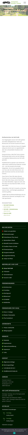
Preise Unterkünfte (9, 327)
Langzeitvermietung (9, 255)
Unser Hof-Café (8, 268)
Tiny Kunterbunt (8, 318)
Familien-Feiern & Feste (10, 246)
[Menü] (24, 2)
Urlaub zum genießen (10, 231)
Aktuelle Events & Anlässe (11, 243)
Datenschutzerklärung (10, 346)
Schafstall (6, 299)
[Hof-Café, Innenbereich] (23, 123)
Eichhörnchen (8, 287)
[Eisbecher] (14, 123)
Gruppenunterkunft (9, 252)
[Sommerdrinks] (18, 123)
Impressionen (7, 343)
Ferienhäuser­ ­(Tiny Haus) (11, 237)
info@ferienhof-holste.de (10, 371)
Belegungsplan (8, 330)
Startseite (6, 340)
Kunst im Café (8, 277)
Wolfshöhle (7, 302)
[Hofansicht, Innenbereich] (9, 131)
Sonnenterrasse (8, 274)
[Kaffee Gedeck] (23, 127)
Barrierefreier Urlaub (9, 240)
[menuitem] (24, 2)
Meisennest (7, 296)
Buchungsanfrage (9, 365)
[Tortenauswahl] (14, 131)
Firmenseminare (8, 249)
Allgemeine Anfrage (9, 362)
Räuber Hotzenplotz (9, 315)
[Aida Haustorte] (4, 127)
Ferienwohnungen (9, 234)
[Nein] (26, 431)
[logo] (11, 2)
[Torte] (14, 111)
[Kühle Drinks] (18, 127)
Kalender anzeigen (7, 424)
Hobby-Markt (9, 415)
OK (14, 433)
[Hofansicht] (18, 131)
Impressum (7, 349)
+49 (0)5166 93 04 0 (9, 368)
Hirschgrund (7, 293)
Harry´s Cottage (8, 312)
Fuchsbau (6, 290)
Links (5, 352)
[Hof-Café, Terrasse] (9, 123)
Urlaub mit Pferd (8, 258)
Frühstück (6, 271)
